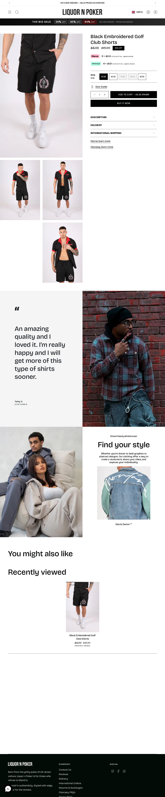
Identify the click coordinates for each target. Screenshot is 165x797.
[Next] (155, 2)
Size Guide (101, 86)
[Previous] (9, 2)
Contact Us (65, 769)
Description (99, 117)
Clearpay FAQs (67, 792)
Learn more (128, 56)
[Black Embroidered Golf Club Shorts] (82, 607)
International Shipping (106, 133)
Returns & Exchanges (70, 787)
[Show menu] (9, 12)
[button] (8, 789)
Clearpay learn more (102, 146)
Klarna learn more (101, 141)
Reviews (63, 774)
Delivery (96, 125)
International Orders (70, 783)
